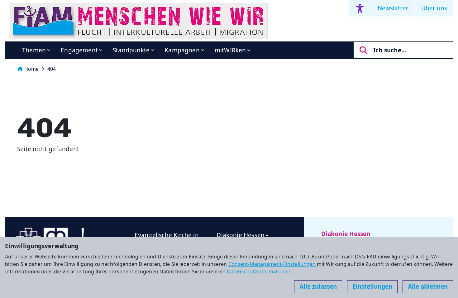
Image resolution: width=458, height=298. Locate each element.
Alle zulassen (318, 286)
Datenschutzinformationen (260, 271)
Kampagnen (182, 50)
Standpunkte (131, 50)
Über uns (434, 8)
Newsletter (393, 8)
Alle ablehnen (428, 286)
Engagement (79, 50)
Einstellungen (372, 286)
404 (51, 68)
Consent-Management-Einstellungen (272, 264)
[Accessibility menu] (360, 8)
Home (31, 68)
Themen (34, 50)
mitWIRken (230, 50)
